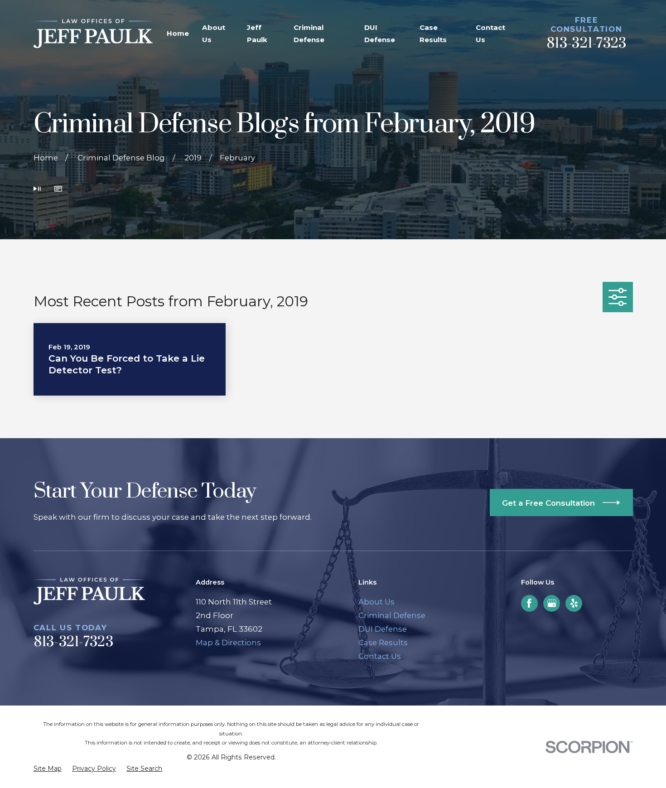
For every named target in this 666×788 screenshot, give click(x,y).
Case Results (383, 642)
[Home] (93, 33)
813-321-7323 (586, 43)
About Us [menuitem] (213, 33)
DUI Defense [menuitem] (379, 33)
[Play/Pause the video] (37, 189)
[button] (58, 189)
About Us (376, 601)
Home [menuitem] (178, 33)
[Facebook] (529, 603)
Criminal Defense (391, 615)
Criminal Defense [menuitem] (309, 33)
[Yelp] (574, 603)
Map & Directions (228, 642)
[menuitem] (48, 768)
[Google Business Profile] (551, 603)
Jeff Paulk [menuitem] (257, 33)
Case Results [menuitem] (433, 33)
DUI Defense (382, 628)
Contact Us (379, 656)
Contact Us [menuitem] (490, 33)
